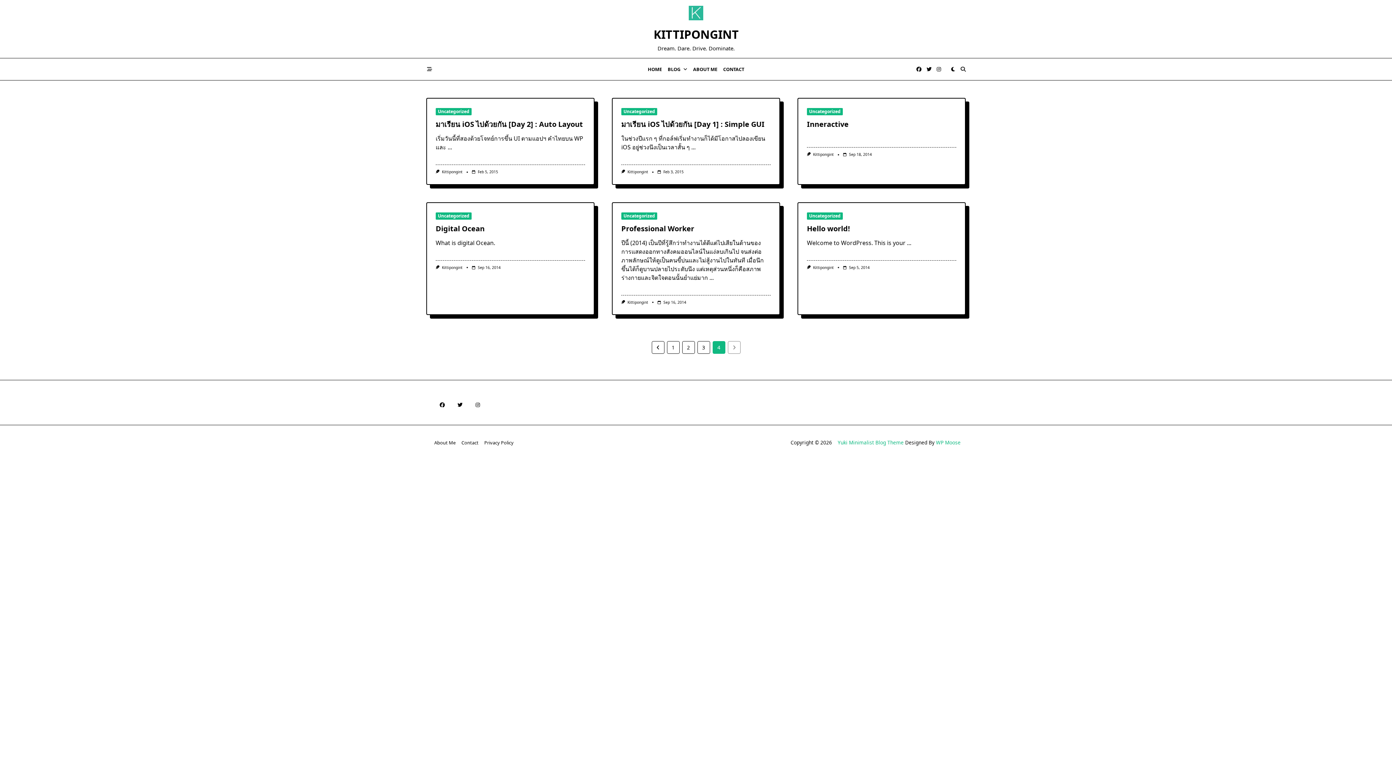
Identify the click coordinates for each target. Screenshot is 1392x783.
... (450, 147)
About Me (705, 69)
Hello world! (828, 228)
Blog (674, 69)
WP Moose (948, 442)
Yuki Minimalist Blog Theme (871, 442)
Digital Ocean (460, 228)
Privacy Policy (499, 442)
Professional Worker (657, 228)
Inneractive (828, 124)
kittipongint (452, 171)
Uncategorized (453, 111)
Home (655, 69)
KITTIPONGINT (696, 34)
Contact (733, 69)
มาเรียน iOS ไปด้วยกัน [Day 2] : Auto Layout (509, 124)
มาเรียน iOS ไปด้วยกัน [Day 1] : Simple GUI (693, 124)
